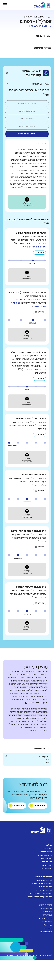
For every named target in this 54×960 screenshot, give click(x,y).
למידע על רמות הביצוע (35, 247)
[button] (5, 5)
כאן (26, 703)
